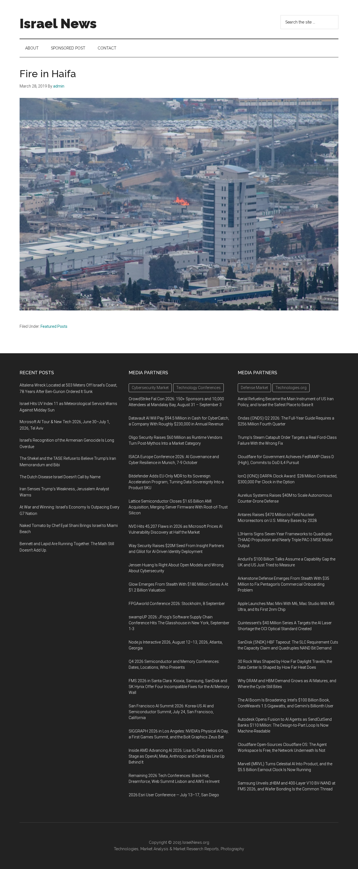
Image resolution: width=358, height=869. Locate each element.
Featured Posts (54, 326)
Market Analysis (154, 849)
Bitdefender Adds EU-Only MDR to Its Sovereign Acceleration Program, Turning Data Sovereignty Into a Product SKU (176, 482)
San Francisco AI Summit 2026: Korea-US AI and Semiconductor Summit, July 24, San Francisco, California (171, 712)
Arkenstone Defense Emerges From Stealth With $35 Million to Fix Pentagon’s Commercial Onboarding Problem (283, 584)
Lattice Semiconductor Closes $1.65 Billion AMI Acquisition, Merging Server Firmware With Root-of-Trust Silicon (178, 507)
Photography (232, 849)
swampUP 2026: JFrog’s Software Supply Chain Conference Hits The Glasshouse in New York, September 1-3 (179, 623)
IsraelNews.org (195, 842)
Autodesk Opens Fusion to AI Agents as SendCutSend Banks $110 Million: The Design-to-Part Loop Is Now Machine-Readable (285, 725)
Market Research (188, 849)
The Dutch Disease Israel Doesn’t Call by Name (60, 477)
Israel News (58, 23)
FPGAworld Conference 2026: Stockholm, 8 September (177, 603)
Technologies (126, 849)
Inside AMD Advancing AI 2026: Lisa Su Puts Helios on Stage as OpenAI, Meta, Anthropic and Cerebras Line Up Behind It (177, 756)
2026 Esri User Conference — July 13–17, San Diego (174, 795)
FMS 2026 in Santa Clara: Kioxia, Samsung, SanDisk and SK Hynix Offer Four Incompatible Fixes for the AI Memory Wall (179, 687)
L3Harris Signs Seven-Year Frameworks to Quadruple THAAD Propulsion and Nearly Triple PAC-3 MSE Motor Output (285, 540)
